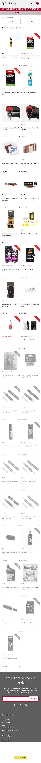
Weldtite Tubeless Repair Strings (28, 92)
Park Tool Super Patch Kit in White (10, 163)
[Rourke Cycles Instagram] (26, 704)
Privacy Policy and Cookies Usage (11, 730)
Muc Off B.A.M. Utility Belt (27, 269)
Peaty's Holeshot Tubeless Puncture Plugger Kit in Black (10, 234)
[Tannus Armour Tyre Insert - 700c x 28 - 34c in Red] (11, 113)
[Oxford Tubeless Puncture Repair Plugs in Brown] (30, 149)
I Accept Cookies (20, 757)
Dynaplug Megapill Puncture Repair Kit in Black (11, 553)
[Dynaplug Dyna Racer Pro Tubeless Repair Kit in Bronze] (11, 502)
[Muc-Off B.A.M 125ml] (30, 538)
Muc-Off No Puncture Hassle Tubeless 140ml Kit (10, 270)
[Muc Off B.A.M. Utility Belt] (30, 255)
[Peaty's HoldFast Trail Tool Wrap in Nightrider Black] (11, 290)
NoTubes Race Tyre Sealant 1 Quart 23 (10, 587)
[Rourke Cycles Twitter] (20, 704)
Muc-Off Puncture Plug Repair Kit (29, 622)
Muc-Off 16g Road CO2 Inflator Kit (10, 658)
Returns (4, 725)
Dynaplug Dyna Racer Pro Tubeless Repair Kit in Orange (29, 517)
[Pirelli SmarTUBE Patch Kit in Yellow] (30, 219)
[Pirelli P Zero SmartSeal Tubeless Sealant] (11, 43)
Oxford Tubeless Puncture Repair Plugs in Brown (30, 164)
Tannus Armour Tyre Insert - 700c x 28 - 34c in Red (11, 128)
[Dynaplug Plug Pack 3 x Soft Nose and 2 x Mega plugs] (30, 573)
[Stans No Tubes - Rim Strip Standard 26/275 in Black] (30, 43)
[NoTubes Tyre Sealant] (11, 325)
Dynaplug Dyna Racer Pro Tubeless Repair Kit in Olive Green (29, 482)
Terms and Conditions (8, 727)
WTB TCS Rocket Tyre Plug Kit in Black (30, 198)
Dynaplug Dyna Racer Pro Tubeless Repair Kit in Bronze (10, 517)
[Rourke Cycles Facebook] (14, 704)
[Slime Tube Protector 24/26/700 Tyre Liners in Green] (11, 361)
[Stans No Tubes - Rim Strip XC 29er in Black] (11, 78)
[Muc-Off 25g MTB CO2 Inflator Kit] (30, 432)
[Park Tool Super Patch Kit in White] (11, 149)
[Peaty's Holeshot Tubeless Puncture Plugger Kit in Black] (11, 219)
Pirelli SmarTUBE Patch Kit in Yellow (29, 233)
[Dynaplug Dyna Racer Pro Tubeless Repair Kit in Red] (30, 396)
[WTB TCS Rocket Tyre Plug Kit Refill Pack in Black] (11, 184)
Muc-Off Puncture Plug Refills (28, 340)
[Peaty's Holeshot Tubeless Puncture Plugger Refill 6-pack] (30, 361)
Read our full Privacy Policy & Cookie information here (20, 753)
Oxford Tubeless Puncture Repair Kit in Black (11, 447)
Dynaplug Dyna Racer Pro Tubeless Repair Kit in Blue (10, 482)
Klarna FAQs (5, 741)
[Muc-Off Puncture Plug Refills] (30, 325)
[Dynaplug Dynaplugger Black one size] (11, 608)
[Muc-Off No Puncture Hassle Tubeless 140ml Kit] (11, 255)
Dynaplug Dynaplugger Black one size (10, 622)
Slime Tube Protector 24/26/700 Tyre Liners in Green (11, 376)
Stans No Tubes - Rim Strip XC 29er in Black (10, 93)
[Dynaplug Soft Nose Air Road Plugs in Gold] (30, 290)
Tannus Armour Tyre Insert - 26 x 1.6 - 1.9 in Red (29, 128)
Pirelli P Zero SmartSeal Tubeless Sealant (9, 58)
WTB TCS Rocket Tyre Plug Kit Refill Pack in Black (10, 199)
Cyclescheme (6, 722)
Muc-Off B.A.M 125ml (26, 552)
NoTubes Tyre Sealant (6, 340)
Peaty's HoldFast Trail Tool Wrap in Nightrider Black (9, 305)
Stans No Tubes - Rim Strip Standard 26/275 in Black (29, 58)
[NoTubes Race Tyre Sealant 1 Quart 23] (11, 573)
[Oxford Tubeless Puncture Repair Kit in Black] (11, 432)
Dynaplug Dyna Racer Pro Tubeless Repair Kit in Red (29, 411)
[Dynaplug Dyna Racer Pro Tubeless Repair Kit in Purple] (11, 396)
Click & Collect (6, 720)
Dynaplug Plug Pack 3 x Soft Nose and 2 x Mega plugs (30, 588)
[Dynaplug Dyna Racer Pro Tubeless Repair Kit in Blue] (11, 467)
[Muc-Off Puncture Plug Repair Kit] (30, 608)
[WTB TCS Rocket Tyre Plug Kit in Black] (30, 184)
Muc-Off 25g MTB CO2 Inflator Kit (29, 446)
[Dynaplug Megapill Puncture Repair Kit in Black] (11, 538)
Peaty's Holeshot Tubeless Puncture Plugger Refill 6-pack (29, 376)
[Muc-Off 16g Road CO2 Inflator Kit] (11, 644)
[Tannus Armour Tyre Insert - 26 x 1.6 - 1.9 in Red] (30, 113)
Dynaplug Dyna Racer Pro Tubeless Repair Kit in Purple (10, 411)
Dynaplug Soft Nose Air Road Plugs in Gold (30, 305)
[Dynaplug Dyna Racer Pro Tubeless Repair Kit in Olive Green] (30, 467)
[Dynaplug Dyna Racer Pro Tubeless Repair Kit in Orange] (30, 502)
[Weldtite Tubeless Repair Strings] (30, 78)
